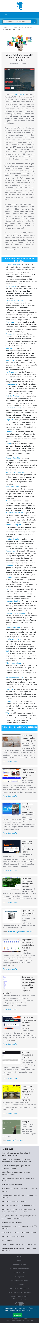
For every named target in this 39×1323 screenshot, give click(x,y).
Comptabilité (10, 334)
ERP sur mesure (17, 94)
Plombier (9, 577)
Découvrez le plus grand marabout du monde (19, 1205)
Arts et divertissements (14, 300)
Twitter (15, 1289)
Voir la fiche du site (9, 761)
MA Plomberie (7, 1240)
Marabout (9, 565)
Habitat (8, 501)
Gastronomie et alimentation (16, 472)
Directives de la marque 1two (19, 1292)
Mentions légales (19, 1299)
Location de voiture (13, 539)
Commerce (10, 322)
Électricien (9, 432)
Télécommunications (13, 663)
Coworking (10, 360)
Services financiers (13, 627)
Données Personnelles (19, 1296)
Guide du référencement (19, 1269)
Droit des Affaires (12, 396)
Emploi (8, 444)
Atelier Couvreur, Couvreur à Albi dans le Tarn (19, 1244)
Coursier (9, 348)
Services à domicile (13, 601)
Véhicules (9, 689)
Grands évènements (13, 487)
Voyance (9, 701)
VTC (7, 713)
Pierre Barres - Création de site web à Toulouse (19, 1232)
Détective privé (11, 384)
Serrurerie (9, 589)
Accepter (17, 1315)
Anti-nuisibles (11, 286)
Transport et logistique (14, 677)
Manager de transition (15, 1140)
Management (10, 551)
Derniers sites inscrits (19, 1281)
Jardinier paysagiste (13, 525)
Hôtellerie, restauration (14, 513)
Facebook (25, 1289)
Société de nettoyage (14, 639)
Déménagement (11, 372)
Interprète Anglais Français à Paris (20, 932)
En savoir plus (24, 1311)
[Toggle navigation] (6, 15)
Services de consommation (16, 613)
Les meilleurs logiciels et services (14, 1201)
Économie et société (13, 408)
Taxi (7, 651)
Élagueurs (9, 420)
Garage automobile (13, 458)
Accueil (19, 1261)
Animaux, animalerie (13, 265)
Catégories (19, 1277)
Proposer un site (19, 1265)
